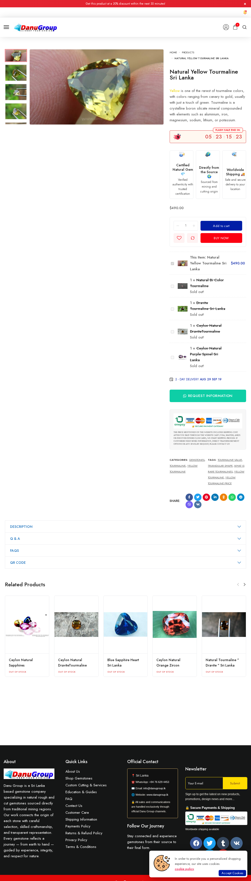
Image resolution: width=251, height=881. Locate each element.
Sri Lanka (142, 775)
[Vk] (236, 843)
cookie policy (184, 869)
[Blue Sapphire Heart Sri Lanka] (126, 624)
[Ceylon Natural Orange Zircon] (175, 624)
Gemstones (196, 460)
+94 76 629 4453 (159, 781)
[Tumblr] (223, 843)
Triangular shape (220, 466)
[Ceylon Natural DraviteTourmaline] (76, 624)
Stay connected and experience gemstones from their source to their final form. (152, 841)
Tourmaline (178, 466)
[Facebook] (196, 843)
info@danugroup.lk (154, 788)
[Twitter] (209, 843)
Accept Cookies (232, 873)
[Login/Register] (226, 27)
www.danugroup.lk (157, 794)
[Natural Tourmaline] (224, 624)
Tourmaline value (230, 460)
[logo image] (35, 26)
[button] (244, 584)
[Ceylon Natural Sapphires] (27, 624)
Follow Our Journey (145, 826)
